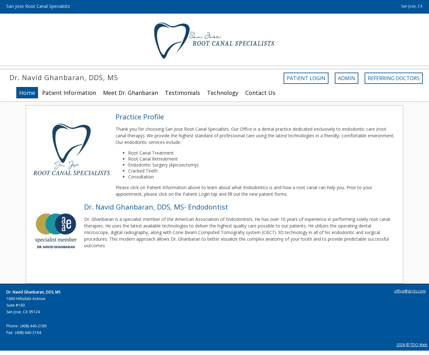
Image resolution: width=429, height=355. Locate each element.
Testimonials (182, 92)
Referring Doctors (394, 78)
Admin (346, 78)
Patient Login (306, 78)
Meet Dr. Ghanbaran (130, 92)
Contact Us (260, 92)
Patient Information (69, 92)
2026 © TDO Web (411, 344)
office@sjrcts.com (410, 291)
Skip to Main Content (21, 3)
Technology (222, 92)
